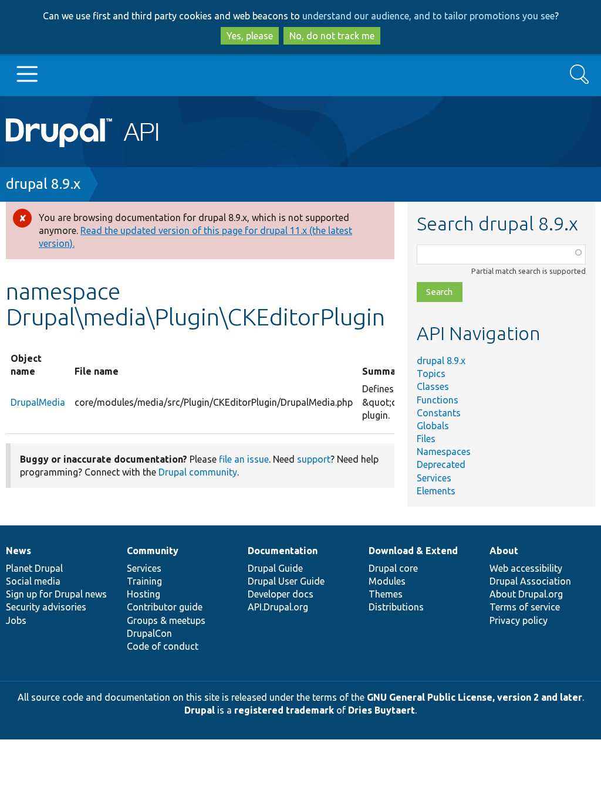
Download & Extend (413, 550)
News (18, 550)
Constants (439, 413)
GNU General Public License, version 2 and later (474, 697)
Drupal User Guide (286, 581)
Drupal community (197, 472)
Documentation (283, 550)
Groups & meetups (166, 620)
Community (152, 550)
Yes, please (250, 35)
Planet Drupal (34, 568)
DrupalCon (149, 633)
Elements (436, 491)
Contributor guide (164, 607)
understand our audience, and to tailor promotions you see (428, 16)
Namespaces (444, 451)
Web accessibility (525, 568)
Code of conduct (162, 646)
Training (144, 581)
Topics (431, 373)
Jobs (16, 620)
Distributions (396, 607)
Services (434, 478)
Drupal (199, 710)
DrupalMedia (38, 402)
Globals (433, 425)
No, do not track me (331, 35)
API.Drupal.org (278, 607)
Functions (437, 400)
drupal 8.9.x (43, 184)
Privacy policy (518, 620)
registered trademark (284, 710)
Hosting (143, 594)
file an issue (244, 459)
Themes (386, 594)
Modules (387, 581)
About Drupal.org (526, 594)
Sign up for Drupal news (56, 594)
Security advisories (46, 607)
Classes (433, 386)
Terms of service (524, 607)
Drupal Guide (275, 568)
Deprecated (441, 464)
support (313, 459)
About (503, 550)
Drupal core (393, 568)
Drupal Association (530, 581)
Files (426, 438)
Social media (33, 581)
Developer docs (280, 594)
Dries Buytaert (381, 710)
